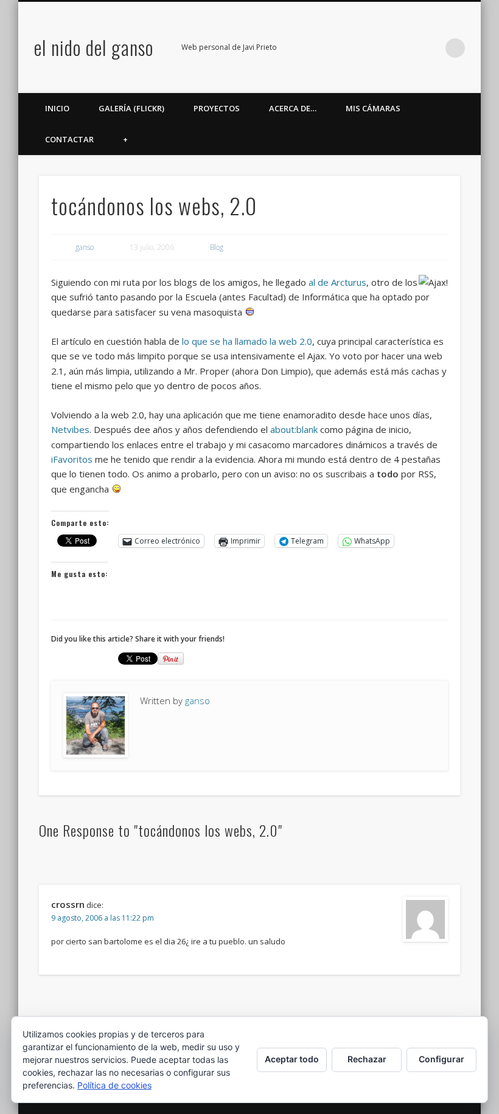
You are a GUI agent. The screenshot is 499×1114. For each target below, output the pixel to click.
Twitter (355, 48)
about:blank (294, 429)
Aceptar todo (292, 1059)
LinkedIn (430, 48)
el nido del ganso (93, 47)
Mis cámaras (373, 108)
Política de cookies (114, 1085)
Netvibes (70, 429)
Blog (216, 247)
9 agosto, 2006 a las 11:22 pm (102, 918)
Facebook (330, 48)
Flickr (380, 48)
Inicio (57, 108)
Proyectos (217, 108)
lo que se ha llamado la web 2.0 (247, 341)
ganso (84, 247)
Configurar (441, 1059)
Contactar (69, 139)
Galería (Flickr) (131, 108)
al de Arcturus (337, 282)
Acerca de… (292, 108)
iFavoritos (71, 459)
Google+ (405, 48)
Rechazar (366, 1059)
